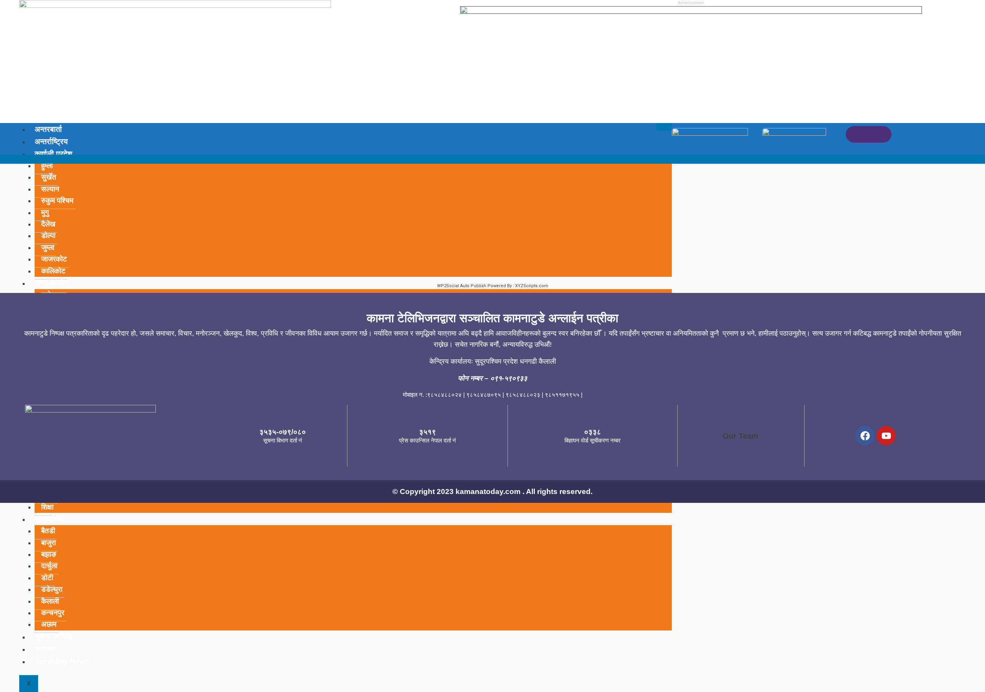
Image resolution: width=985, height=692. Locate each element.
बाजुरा (48, 543)
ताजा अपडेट (51, 283)
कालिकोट (53, 271)
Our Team (740, 436)
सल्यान (50, 189)
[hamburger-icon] (664, 127)
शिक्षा (47, 507)
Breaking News (62, 661)
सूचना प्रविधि (53, 636)
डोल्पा (48, 235)
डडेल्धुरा (51, 589)
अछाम (49, 624)
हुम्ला (47, 165)
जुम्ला (47, 247)
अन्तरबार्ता (48, 129)
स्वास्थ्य (45, 649)
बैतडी (48, 531)
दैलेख (48, 224)
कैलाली (50, 601)
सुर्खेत (48, 177)
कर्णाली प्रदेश (53, 154)
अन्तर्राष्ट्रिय (51, 141)
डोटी (47, 578)
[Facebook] (865, 435)
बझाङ (48, 554)
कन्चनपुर (52, 613)
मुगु (45, 212)
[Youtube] (886, 435)
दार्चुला (49, 566)
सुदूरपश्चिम (49, 519)
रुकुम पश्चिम (57, 200)
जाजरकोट (54, 259)
